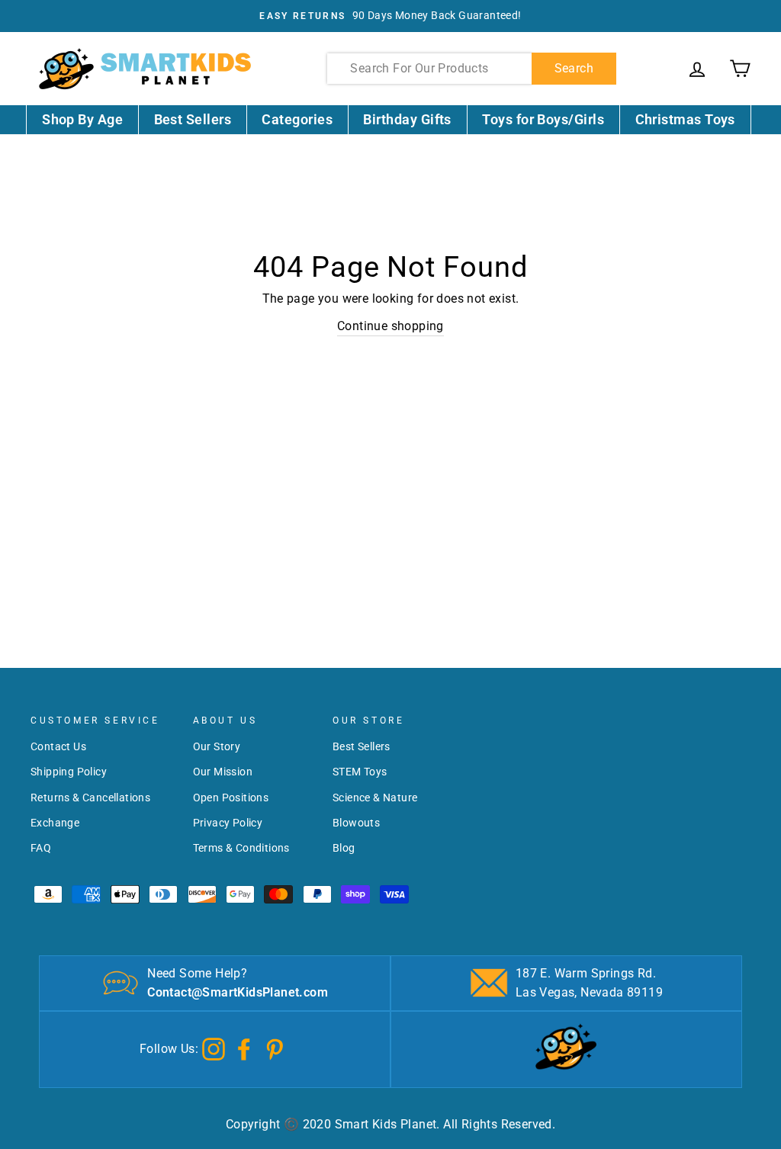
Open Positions (231, 797)
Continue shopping (390, 326)
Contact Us (58, 746)
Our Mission (222, 771)
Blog (344, 848)
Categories (297, 119)
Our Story (217, 746)
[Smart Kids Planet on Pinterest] (274, 1048)
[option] (390, 16)
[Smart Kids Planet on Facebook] (244, 1048)
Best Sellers (193, 119)
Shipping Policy (69, 771)
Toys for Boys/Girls (543, 119)
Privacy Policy (228, 823)
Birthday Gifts (407, 119)
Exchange (55, 823)
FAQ (41, 848)
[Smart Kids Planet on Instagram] (213, 1048)
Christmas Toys (685, 119)
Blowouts (356, 823)
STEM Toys (360, 771)
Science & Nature (375, 797)
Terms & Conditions (241, 848)
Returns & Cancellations (90, 797)
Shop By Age (82, 119)
